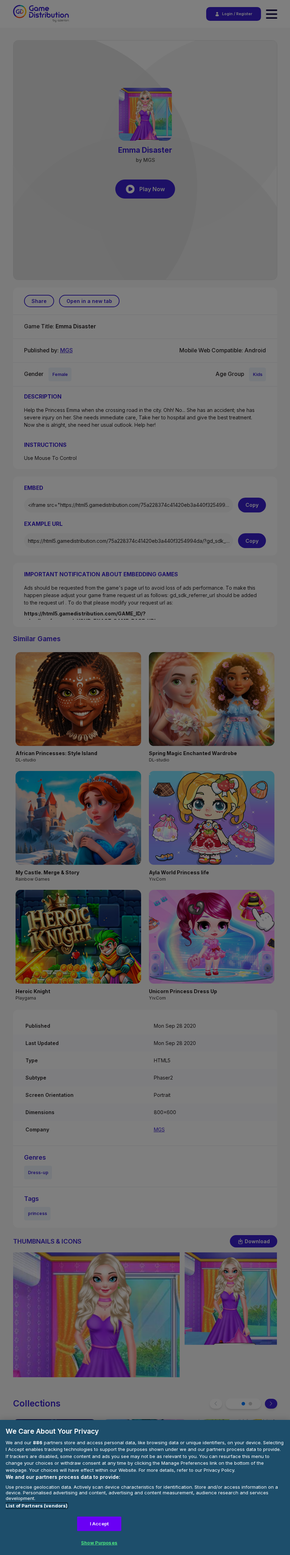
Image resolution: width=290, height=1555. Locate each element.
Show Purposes (99, 1542)
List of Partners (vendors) (37, 1505)
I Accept (99, 1523)
